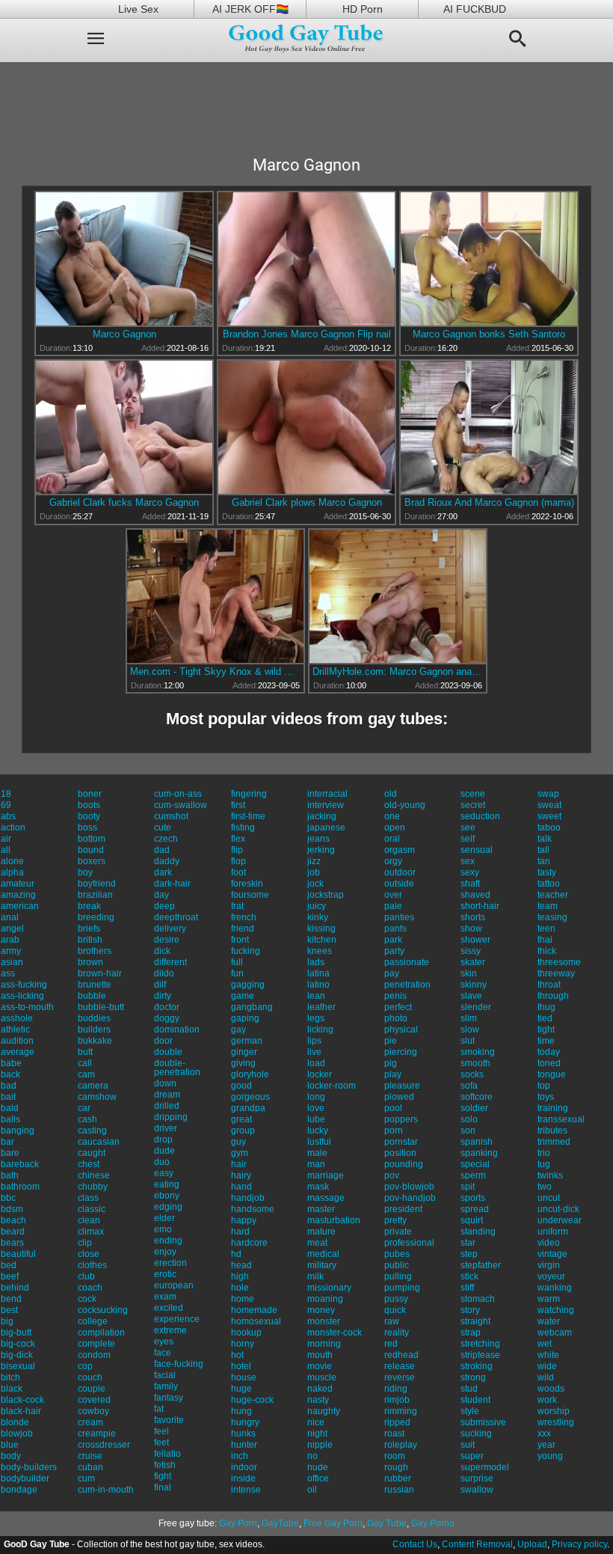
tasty (546, 872)
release (399, 1366)
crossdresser (104, 1444)
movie (319, 1366)
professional (409, 1242)
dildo (164, 973)
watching (555, 1310)
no (312, 1455)
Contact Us (414, 1544)
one (392, 816)
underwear (559, 1220)
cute (162, 827)
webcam (554, 1332)
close (88, 1253)
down (165, 1083)
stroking (476, 1366)
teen (546, 928)
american (20, 906)
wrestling (555, 1422)
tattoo (548, 883)
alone (12, 861)
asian (12, 962)
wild (545, 1377)
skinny (473, 984)
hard (240, 1231)
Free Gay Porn (333, 1523)
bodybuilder (25, 1478)
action (13, 827)
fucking (245, 950)
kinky (317, 917)
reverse (399, 1377)
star (467, 1242)
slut (467, 1040)
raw (391, 1321)
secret (472, 805)
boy (85, 872)
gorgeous (250, 1096)
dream (167, 1094)
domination (177, 1029)
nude (317, 1467)
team (547, 906)
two (544, 1186)
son (467, 1130)
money (321, 1310)
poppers (401, 1119)
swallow (476, 1489)
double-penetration (177, 1068)
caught (91, 1152)
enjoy (165, 1251)
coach (90, 1287)
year (546, 1444)
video (548, 1242)
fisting (243, 827)
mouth (320, 1354)
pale (393, 906)
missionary (329, 1287)
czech (166, 838)
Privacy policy (579, 1544)
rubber (397, 1478)
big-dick (17, 1354)
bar (7, 1141)
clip (85, 1242)
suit (467, 1444)
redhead (401, 1354)
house (243, 1377)
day (161, 894)
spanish (476, 1141)
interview (325, 805)
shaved (475, 894)
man (316, 1164)
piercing (400, 1051)
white (548, 1354)
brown (90, 962)
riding (395, 1388)
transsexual (561, 1119)
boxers (91, 861)
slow (469, 1029)
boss (87, 827)
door (163, 1040)
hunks (243, 1433)
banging (17, 1130)
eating (166, 1184)
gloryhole (250, 1074)
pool (393, 1108)
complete (96, 1343)
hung (241, 1411)
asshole (17, 1018)
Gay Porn (238, 1523)
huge (241, 1388)
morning (324, 1343)
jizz (314, 861)
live (314, 1051)
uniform (552, 1231)
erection (170, 1262)
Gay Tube (387, 1523)
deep (164, 906)
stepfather (480, 1265)
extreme (170, 1330)
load (316, 1063)
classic (91, 1209)
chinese (94, 1175)
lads (315, 962)
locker (319, 1074)
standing (478, 1231)
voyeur (551, 1276)
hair (239, 1164)
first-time (248, 816)
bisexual (18, 1366)
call (85, 1063)
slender (475, 1007)
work (547, 1399)
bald (10, 1108)
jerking (321, 849)
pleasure (402, 1085)
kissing (321, 928)
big (7, 1321)
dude (164, 1150)
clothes (92, 1265)
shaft (470, 883)
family (166, 1386)
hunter (244, 1444)
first (238, 805)
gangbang (252, 1007)
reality (396, 1332)
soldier (474, 1108)
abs (8, 816)
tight (546, 1029)
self (467, 838)
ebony (166, 1195)
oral (392, 838)
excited (168, 1307)
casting (92, 1130)
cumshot (171, 816)
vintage (552, 1253)
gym (239, 1152)
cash (87, 1119)
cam (86, 1074)
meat (317, 1242)
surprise (476, 1478)
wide (547, 1366)
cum (86, 1478)
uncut (548, 1197)
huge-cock (252, 1399)
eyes (163, 1341)
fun (237, 973)
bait (8, 1096)
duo (162, 1161)
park (393, 939)
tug (543, 1164)
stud (469, 1388)
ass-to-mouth (27, 1007)
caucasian (99, 1141)
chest (88, 1164)
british (90, 939)
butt (85, 1051)
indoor (244, 1467)
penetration (407, 984)
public (396, 1265)
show (471, 928)
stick (469, 1276)
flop (238, 861)
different (170, 962)
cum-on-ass (178, 793)
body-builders (29, 1467)
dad (162, 849)
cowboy (93, 1411)
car (84, 1108)
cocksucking (103, 1310)
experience (177, 1319)
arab (10, 939)
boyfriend (97, 883)
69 (6, 805)
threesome (559, 962)
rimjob (397, 1399)
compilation (101, 1332)
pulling (398, 1276)
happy (243, 1220)
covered (94, 1399)
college (93, 1321)
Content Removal (477, 1544)
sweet (549, 816)
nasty (318, 1399)
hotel (241, 1366)
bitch (10, 1377)
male (317, 1152)
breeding (96, 917)
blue (10, 1444)
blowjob (17, 1433)
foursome (250, 894)
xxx (544, 1433)
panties (399, 917)
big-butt (16, 1332)
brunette (94, 984)
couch (90, 1377)
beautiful (18, 1253)
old (390, 793)
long (316, 1096)
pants (395, 928)
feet (161, 1442)
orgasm (399, 849)
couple (91, 1388)
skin (468, 973)
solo (469, 1119)
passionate (406, 962)
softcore (476, 1096)
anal (10, 917)
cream (90, 1422)
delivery (170, 928)
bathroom (20, 1186)
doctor (166, 1007)
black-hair (21, 1411)
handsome (252, 1209)
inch (239, 1455)
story (470, 1310)
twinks (550, 1175)
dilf (160, 984)
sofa (469, 1085)
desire (166, 939)
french (243, 917)
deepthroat (176, 917)
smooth (475, 1063)
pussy (396, 1298)
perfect (398, 1007)
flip (237, 849)
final (162, 1487)
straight (475, 1321)
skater (472, 962)
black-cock (22, 1399)
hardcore (249, 1242)
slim (468, 1018)
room (394, 1455)
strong (473, 1377)
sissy (470, 950)
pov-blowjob (409, 1186)
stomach (477, 1298)
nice (315, 1422)
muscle (321, 1377)
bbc (8, 1197)
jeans (318, 838)
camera (93, 1085)
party (394, 950)
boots (89, 805)
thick (546, 950)
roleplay (400, 1444)
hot (237, 1354)
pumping (402, 1287)
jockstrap (325, 894)
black (11, 1388)
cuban (90, 1467)
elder (164, 1218)
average (17, 1051)
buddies (94, 1018)
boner (90, 793)
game (242, 995)
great (241, 1119)
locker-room (331, 1085)
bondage (19, 1489)
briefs (89, 928)
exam (165, 1296)
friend (242, 928)
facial (165, 1375)
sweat (549, 805)
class (88, 1197)
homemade (254, 1310)
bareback (20, 1164)
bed (8, 1265)
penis (395, 995)
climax (91, 1231)
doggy (166, 1018)
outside (399, 883)
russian (399, 1489)
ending (168, 1240)
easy (163, 1173)
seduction (480, 816)
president (403, 1209)
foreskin (247, 883)
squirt (471, 1220)
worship (553, 1411)
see (467, 827)
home (242, 1298)
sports (472, 1197)
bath (10, 1175)
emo (163, 1229)
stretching (480, 1343)
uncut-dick (558, 1209)
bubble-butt (101, 1007)
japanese (326, 827)
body (11, 1455)
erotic (165, 1274)
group (243, 1130)
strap (470, 1332)
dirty (162, 995)
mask (318, 1186)
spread (474, 1209)
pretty (395, 1220)
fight (162, 1476)
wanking (554, 1287)
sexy (469, 872)
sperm (473, 1175)
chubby (93, 1186)
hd (236, 1253)
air (6, 838)
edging (168, 1206)
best (9, 1310)
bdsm (12, 1209)
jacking (321, 816)
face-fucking (178, 1363)
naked (320, 1388)
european (174, 1285)
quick (395, 1310)
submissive (483, 1422)
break (89, 906)
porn (393, 1130)
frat (237, 906)
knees (319, 950)
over (393, 894)
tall (543, 849)
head (241, 1265)
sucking (476, 1433)
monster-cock (334, 1332)
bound (91, 849)
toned (549, 1063)
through (553, 995)
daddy (166, 861)
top (543, 1085)
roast (394, 1433)
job (313, 872)
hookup (246, 1332)
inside (243, 1478)
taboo (549, 827)
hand (241, 1186)
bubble (92, 995)
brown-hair (100, 973)
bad (8, 1085)
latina (318, 973)
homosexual (256, 1321)
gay (238, 1029)
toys (545, 1096)
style (469, 1411)
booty (89, 816)
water (548, 1321)
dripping (171, 1117)
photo (395, 1018)
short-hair (479, 906)
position (400, 1152)
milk (315, 1276)
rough (396, 1467)
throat (549, 984)
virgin (548, 1265)
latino (318, 984)
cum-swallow (180, 805)
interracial (327, 793)
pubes (397, 1253)
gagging (248, 984)
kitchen (321, 939)
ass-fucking (24, 984)
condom (94, 1354)
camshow (97, 1096)
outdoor (400, 872)
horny (242, 1343)
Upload (532, 1544)
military (321, 1265)
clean (89, 1220)
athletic (15, 1029)
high (240, 1276)
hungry (245, 1422)
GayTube (280, 1523)
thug (546, 1007)
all (5, 849)
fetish (165, 1464)
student (475, 1399)
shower (475, 939)
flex (238, 838)
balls (10, 1119)
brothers (94, 950)
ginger (244, 1051)
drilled (166, 1105)
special (475, 1164)
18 (6, 793)
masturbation (333, 1220)
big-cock (18, 1343)
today (548, 1051)
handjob (248, 1197)
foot (238, 872)
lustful (319, 1141)
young (550, 1455)
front (240, 939)
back (10, 1074)
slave (471, 995)
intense (246, 1489)
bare (10, 1152)
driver (165, 1128)
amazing (18, 894)
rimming (400, 1411)
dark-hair (172, 883)
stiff (467, 1287)
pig (390, 1063)
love (315, 1108)
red (391, 1343)
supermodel (484, 1467)
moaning (325, 1298)
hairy (241, 1175)
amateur (17, 883)
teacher (552, 894)
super (472, 1455)
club (86, 1276)
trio (543, 1152)
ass (8, 973)
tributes (552, 1130)
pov (391, 1175)
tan (543, 861)
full (237, 962)
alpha (12, 872)
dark (163, 872)
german (246, 1040)
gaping (245, 1018)
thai (544, 939)
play (392, 1074)
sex (467, 861)
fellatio (167, 1453)
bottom (91, 838)
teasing (552, 917)
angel (12, 928)
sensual (476, 849)
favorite (169, 1420)
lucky (317, 1130)
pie (390, 1040)
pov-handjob (410, 1197)
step (469, 1253)
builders (94, 1029)
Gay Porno (433, 1523)
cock (87, 1298)
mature (321, 1231)
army (11, 950)
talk (544, 838)
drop (163, 1139)
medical (323, 1253)
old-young (404, 805)
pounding (403, 1164)
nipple (320, 1444)
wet (544, 1343)
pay (391, 973)
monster (323, 1321)
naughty (323, 1411)
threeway (556, 973)
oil (312, 1489)
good (241, 1085)
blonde (15, 1422)
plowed (399, 1096)
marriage (325, 1175)
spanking (479, 1152)
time (546, 1040)
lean (316, 995)
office (318, 1478)
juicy (316, 906)
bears (12, 1242)
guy (238, 1141)
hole (240, 1287)
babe (11, 1063)
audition (17, 1040)
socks (472, 1074)
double (168, 1051)
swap (548, 793)
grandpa (248, 1108)
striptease (480, 1354)
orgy (393, 861)
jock (315, 883)
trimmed (553, 1141)
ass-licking (22, 995)
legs (315, 1018)
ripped (397, 1422)
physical (401, 1029)
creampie (97, 1433)
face (162, 1352)
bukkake (95, 1040)
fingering (249, 793)
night (317, 1433)
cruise (90, 1455)
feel (161, 1431)
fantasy (168, 1397)
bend (11, 1298)
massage (326, 1197)
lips (314, 1040)
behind (15, 1287)
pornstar (401, 1141)
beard (13, 1231)
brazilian (95, 894)
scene (472, 793)
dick (162, 950)
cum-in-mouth (106, 1489)
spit (467, 1186)
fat (159, 1408)
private (398, 1231)
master (321, 1209)
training (552, 1108)
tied (544, 1018)
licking (320, 1029)
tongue (551, 1074)
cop (85, 1366)
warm (548, 1298)
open (394, 827)
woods (550, 1388)
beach (13, 1220)
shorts (472, 917)
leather (321, 1007)
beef (10, 1276)
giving (243, 1063)
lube (316, 1119)
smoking (477, 1051)
